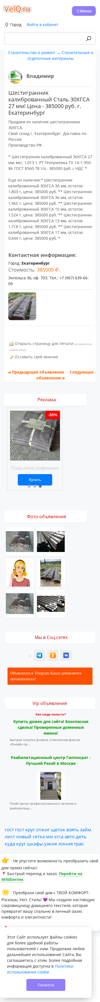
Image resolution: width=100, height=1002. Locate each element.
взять (72, 829)
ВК (66, 656)
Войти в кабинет (42, 24)
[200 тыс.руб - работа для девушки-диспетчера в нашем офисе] (19, 572)
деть (81, 836)
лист (10, 836)
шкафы (35, 843)
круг (30, 829)
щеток (58, 829)
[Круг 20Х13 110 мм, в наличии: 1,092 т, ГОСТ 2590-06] (50, 603)
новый (23, 836)
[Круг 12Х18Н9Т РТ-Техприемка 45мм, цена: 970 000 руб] (19, 603)
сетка (38, 836)
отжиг (43, 829)
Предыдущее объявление (38, 372)
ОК (53, 656)
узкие (50, 843)
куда (10, 843)
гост (9, 829)
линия (65, 843)
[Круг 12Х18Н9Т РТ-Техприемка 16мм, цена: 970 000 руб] (19, 541)
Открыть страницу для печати (44, 343)
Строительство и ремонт (32, 52)
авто (69, 836)
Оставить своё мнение (36, 356)
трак (79, 843)
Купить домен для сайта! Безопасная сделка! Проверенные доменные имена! (50, 727)
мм (49, 836)
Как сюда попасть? (51, 714)
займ (85, 829)
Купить (35, 479)
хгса (58, 836)
